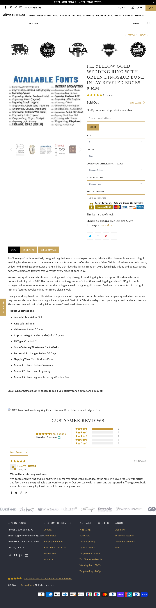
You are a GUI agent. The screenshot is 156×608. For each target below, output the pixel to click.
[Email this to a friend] (114, 236)
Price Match (48, 249)
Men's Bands (44, 15)
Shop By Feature (132, 15)
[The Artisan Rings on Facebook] (5, 7)
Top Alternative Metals (91, 559)
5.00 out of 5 (58, 433)
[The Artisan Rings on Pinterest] (10, 7)
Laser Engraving (87, 541)
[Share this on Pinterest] (106, 236)
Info (13, 249)
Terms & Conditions (125, 541)
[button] (94, 95)
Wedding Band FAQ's (90, 565)
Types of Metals (88, 547)
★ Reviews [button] (3, 307)
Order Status (50, 535)
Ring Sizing (85, 529)
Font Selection (95, 177)
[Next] (80, 149)
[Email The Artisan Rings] (20, 7)
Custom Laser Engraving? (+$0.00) (105, 163)
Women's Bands (61, 15)
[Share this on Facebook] (98, 236)
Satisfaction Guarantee (55, 547)
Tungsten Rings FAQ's (90, 571)
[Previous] (12, 149)
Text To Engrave (95, 191)
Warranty (48, 559)
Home (32, 15)
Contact (47, 529)
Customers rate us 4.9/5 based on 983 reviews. (48, 578)
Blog (117, 547)
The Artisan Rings (25, 585)
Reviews (33, 23)
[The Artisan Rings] (14, 15)
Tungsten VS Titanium (90, 553)
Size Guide (136, 102)
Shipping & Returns (53, 541)
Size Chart (85, 535)
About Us (120, 529)
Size (89, 135)
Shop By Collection (107, 15)
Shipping (28, 249)
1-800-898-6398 (32, 7)
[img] (18, 461)
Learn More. (106, 225)
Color (90, 149)
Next (143, 35)
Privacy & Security (124, 535)
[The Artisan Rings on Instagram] (15, 7)
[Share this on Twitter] (90, 236)
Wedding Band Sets (83, 15)
